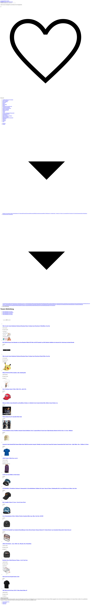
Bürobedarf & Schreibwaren (7, 106)
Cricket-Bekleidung (44, 304)
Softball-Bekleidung (35, 305)
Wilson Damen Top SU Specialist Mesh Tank (12, 416)
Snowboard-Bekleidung (43, 305)
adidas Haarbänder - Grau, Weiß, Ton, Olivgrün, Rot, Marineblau (17, 543)
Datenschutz (5, 602)
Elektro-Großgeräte (6, 109)
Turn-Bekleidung (63, 304)
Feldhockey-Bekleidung (57, 304)
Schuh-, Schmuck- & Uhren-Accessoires (60, 213)
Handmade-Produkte (6, 113)
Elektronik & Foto (6, 110)
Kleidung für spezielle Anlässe (8, 213)
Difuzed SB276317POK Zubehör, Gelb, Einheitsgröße (14, 372)
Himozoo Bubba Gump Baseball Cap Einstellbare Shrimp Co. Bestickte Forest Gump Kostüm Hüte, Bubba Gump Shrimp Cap (30, 402)
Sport (3, 121)
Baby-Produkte (5, 101)
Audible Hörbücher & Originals (8, 99)
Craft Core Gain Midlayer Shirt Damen (11, 474)
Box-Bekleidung (84, 303)
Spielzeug (4, 120)
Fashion (4, 111)
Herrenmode (32, 213)
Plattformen (4, 118)
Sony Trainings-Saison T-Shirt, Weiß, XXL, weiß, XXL (14, 389)
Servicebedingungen (6, 601)
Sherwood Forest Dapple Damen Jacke (11, 576)
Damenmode (28, 213)
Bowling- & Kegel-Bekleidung (27, 304)
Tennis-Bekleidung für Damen (8, 314)
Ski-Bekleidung (19, 304)
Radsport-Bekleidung (18, 303)
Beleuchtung (5, 104)
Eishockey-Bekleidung (13, 304)
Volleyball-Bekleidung (78, 303)
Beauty (4, 103)
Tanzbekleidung (50, 304)
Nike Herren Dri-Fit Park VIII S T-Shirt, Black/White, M (15, 590)
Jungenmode (41, 213)
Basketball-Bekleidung (43, 303)
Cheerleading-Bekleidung (36, 304)
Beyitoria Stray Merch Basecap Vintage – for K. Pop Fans (15, 560)
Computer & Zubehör (6, 107)
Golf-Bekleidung (5, 303)
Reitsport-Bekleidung (57, 303)
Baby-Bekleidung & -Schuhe (48, 213)
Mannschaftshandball (50, 303)
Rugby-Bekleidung (76, 304)
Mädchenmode (36, 213)
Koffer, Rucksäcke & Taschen (72, 213)
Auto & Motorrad (5, 100)
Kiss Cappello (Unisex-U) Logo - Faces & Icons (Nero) (14, 502)
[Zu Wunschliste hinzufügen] (6, 331)
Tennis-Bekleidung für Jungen (8, 311)
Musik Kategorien (6, 116)
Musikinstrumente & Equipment (8, 117)
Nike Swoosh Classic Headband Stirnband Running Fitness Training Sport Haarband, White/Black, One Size (26, 325)
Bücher (4, 105)
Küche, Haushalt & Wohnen (7, 115)
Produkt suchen (3, 2)
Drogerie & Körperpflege (7, 108)
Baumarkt (4, 102)
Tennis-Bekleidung (71, 303)
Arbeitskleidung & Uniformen (18, 213)
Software (4, 119)
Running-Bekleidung (64, 303)
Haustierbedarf (5, 114)
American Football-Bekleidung (27, 303)
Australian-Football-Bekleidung (27, 305)
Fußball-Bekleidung (11, 303)
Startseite (4, 123)
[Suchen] (0, 6)
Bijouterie (24, 213)
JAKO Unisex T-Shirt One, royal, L (10, 458)
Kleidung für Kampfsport (51, 305)
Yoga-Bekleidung (12, 305)
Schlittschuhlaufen (18, 305)
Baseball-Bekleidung (35, 303)
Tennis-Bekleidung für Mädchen (8, 312)
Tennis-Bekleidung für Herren (8, 313)
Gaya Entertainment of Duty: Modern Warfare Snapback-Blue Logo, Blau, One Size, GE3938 (23, 516)
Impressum (4, 603)
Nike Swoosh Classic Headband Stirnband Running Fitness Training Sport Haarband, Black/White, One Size (26, 356)
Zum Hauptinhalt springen (4, 0)
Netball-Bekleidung (69, 304)
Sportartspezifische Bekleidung (82, 213)
